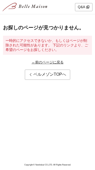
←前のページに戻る (48, 62)
